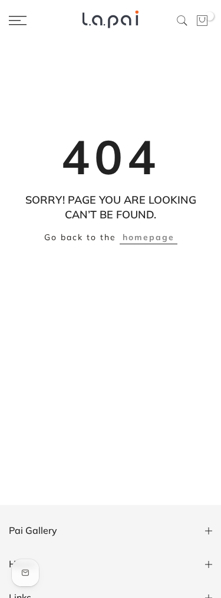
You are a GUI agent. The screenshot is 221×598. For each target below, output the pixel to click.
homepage (148, 237)
